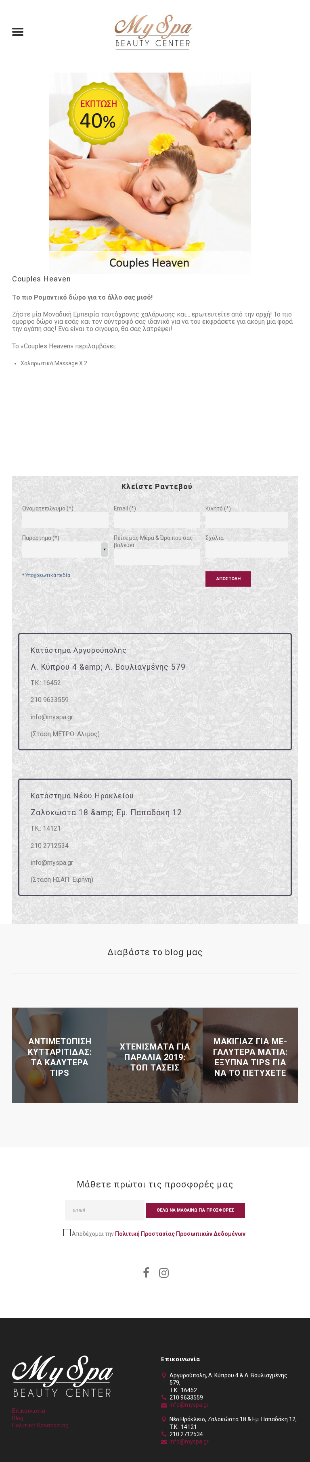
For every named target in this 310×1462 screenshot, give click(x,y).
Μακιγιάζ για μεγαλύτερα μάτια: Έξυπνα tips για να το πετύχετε (250, 1057)
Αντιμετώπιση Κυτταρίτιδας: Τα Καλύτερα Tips (60, 1057)
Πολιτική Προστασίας (40, 1425)
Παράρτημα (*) (40, 538)
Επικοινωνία (28, 1411)
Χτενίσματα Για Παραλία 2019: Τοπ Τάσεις (155, 1057)
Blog (17, 1418)
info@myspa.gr (189, 1405)
